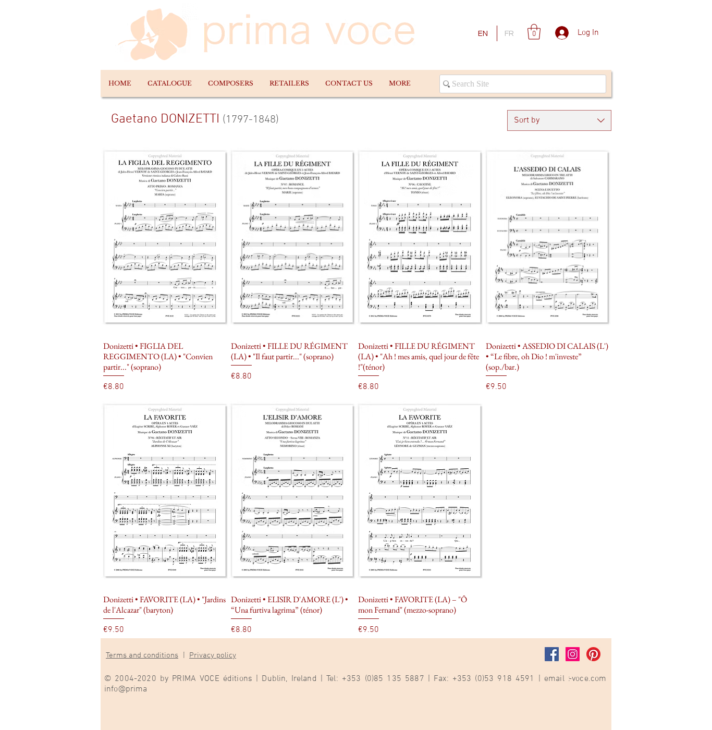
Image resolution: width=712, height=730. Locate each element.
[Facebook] (552, 654)
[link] (534, 32)
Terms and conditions (142, 655)
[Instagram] (573, 654)
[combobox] (559, 120)
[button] (169, 83)
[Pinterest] (593, 654)
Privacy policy (212, 655)
